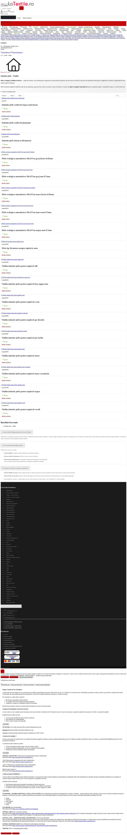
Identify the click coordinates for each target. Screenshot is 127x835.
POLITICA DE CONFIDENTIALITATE (13, 646)
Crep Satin (38, 30)
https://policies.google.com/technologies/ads (44, 813)
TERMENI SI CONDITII (9, 648)
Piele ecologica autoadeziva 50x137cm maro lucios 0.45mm (28, 194)
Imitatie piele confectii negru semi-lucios (20, 105)
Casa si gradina (31, 35)
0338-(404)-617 (6, 52)
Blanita (44, 36)
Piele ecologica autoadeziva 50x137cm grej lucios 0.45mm (27, 158)
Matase (118, 30)
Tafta (66, 38)
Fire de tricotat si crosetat (94, 33)
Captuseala (68, 36)
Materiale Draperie (112, 35)
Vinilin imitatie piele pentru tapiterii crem (20, 302)
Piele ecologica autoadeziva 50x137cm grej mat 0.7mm (26, 176)
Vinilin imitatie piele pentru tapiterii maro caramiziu (25, 373)
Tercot (35, 36)
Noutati (3, 35)
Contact (6, 634)
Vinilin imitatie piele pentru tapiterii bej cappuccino (25, 284)
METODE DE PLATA (9, 640)
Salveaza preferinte (6, 833)
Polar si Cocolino (102, 38)
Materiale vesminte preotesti (15, 31)
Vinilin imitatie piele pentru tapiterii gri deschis (23, 320)
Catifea (63, 36)
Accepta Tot (16, 833)
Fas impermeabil (95, 36)
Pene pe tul (101, 31)
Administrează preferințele (25, 677)
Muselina (52, 35)
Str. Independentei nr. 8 (11, 610)
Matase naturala (20, 38)
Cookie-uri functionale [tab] (16, 684)
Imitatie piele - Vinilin (114, 36)
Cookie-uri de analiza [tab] (28, 684)
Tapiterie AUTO (92, 35)
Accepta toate (4, 677)
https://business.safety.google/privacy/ (22, 757)
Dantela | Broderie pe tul (84, 36)
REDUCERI (8, 35)
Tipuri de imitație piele (8, 91)
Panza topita (87, 38)
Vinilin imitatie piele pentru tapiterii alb (20, 266)
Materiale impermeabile (70, 35)
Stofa (63, 38)
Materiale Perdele (102, 35)
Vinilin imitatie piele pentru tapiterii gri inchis (22, 338)
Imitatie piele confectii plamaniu (16, 123)
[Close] (1, 683)
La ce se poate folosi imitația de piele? (12, 445)
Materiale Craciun (7, 33)
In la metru (8, 548)
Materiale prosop (10, 514)
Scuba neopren (57, 38)
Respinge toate (14, 677)
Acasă (19, 18)
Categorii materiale (9, 18)
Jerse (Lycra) (7, 38)
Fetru (102, 36)
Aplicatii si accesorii (45, 33)
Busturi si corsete (67, 33)
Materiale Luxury (28, 36)
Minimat (42, 38)
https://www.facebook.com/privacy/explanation (25, 809)
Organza (47, 38)
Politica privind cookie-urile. (44, 675)
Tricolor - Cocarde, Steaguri (29, 33)
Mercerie (122, 38)
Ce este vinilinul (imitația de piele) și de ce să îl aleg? (16, 432)
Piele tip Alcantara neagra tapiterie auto (20, 248)
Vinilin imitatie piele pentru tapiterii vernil (21, 409)
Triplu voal (71, 38)
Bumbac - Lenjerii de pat (85, 27)
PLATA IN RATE (8, 642)
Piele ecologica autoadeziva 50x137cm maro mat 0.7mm (26, 212)
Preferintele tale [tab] (5, 684)
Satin (51, 38)
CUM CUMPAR (8, 638)
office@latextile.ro (17, 52)
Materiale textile (19, 36)
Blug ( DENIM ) (6, 30)
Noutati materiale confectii (20, 35)
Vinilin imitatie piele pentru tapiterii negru (21, 391)
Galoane (105, 33)
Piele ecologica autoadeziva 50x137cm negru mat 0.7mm (27, 230)
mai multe (5, 724)
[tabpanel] (63, 698)
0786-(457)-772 (10, 615)
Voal (120, 31)
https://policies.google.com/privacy (21, 813)
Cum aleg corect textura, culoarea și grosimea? (15, 468)
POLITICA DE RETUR (9, 644)
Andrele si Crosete (79, 33)
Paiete (82, 38)
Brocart (58, 36)
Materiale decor (106, 27)
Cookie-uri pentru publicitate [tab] (43, 684)
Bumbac (40, 36)
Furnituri (106, 36)
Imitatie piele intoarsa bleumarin (16, 140)
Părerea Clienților (27, 18)
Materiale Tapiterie (82, 35)
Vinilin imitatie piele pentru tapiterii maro (21, 356)
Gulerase (112, 33)
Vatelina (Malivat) (10, 36)
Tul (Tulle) (77, 38)
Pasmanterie (56, 33)
